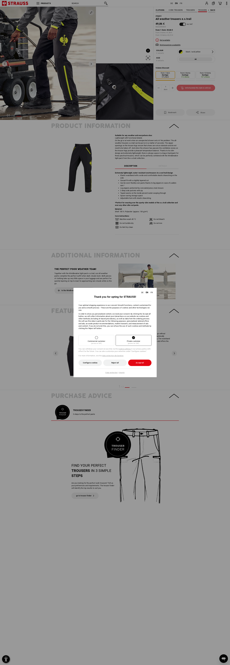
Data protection (111, 373)
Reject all (115, 363)
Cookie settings (124, 349)
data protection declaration (112, 356)
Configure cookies (90, 363)
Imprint (122, 373)
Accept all (140, 363)
